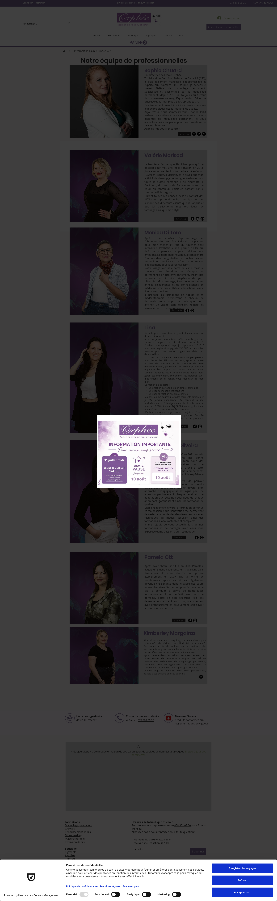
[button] (173, 406)
